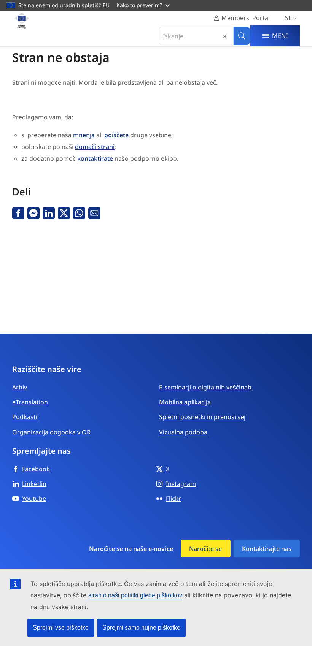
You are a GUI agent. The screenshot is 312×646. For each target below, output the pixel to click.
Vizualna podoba (183, 432)
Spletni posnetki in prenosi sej (202, 417)
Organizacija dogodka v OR (51, 432)
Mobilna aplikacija (185, 402)
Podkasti (24, 417)
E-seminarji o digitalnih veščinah (205, 387)
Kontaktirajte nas (266, 549)
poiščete (116, 135)
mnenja (84, 135)
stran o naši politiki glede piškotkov (135, 595)
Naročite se (205, 549)
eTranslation (30, 402)
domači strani (95, 146)
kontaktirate (95, 158)
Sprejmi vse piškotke (61, 627)
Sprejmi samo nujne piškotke (141, 627)
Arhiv (19, 387)
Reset (225, 36)
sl (288, 18)
